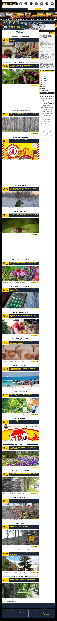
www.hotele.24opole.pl (19, 612)
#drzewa (51, 103)
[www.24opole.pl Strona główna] (10, 5)
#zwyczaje (49, 109)
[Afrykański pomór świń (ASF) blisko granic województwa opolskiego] (20, 355)
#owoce (50, 111)
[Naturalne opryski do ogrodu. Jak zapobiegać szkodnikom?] (20, 408)
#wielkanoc (50, 105)
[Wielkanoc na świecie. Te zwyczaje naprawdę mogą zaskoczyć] (20, 52)
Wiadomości (11, 21)
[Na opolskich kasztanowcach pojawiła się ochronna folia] (20, 487)
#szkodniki (17, 21)
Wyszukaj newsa (43, 30)
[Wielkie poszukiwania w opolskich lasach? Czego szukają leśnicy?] (20, 127)
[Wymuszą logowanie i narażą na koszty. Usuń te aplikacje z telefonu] (20, 302)
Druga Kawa (42, 73)
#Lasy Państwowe (46, 115)
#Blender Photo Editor (45, 139)
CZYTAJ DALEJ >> (34, 58)
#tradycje (46, 107)
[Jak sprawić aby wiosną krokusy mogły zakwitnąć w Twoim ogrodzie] (20, 461)
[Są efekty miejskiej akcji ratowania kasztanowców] (20, 593)
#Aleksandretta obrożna (47, 131)
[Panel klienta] (51, 9)
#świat (41, 107)
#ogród (42, 96)
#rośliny (49, 101)
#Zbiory (44, 101)
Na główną (42, 86)
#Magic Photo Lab (47, 137)
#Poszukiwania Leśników (47, 121)
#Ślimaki (48, 133)
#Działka (52, 133)
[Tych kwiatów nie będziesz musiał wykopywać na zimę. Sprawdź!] (20, 276)
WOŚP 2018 (42, 88)
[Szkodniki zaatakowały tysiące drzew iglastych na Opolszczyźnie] (20, 566)
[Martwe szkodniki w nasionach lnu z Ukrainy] (20, 153)
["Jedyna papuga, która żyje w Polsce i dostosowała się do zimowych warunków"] (20, 201)
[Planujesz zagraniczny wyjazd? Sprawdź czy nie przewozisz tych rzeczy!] (20, 382)
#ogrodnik (51, 139)
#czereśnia (45, 111)
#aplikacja (45, 135)
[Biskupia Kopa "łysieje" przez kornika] (20, 540)
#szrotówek (44, 103)
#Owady (43, 123)
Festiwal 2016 (43, 80)
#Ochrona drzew (49, 123)
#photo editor (50, 135)
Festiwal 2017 (43, 82)
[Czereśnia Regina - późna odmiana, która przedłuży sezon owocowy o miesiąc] (20, 79)
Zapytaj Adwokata (44, 90)
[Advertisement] (20, 98)
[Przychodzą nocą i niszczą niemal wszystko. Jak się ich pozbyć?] (20, 228)
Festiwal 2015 (43, 78)
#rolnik (43, 98)
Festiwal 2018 (43, 84)
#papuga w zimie (43, 133)
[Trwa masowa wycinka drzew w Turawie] (20, 513)
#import (45, 129)
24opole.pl (5, 21)
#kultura (51, 107)
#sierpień (47, 141)
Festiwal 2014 (43, 76)
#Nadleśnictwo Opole (47, 113)
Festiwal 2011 (43, 74)
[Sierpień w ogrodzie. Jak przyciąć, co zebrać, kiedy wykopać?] (20, 329)
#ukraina (48, 129)
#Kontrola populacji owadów (47, 125)
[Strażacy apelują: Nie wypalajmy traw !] (20, 434)
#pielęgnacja (49, 96)
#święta (44, 109)
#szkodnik (43, 105)
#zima (42, 135)
